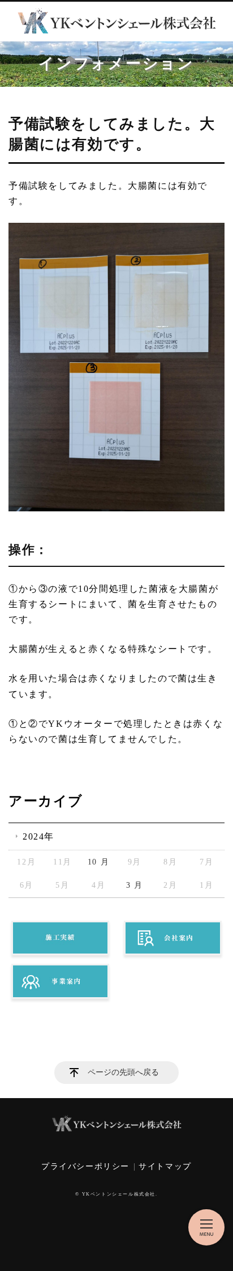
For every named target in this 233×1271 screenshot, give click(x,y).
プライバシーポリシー (85, 1166)
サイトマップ (165, 1166)
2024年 (38, 836)
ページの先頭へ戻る (123, 1072)
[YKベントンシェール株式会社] (116, 21)
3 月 (134, 885)
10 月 (98, 862)
